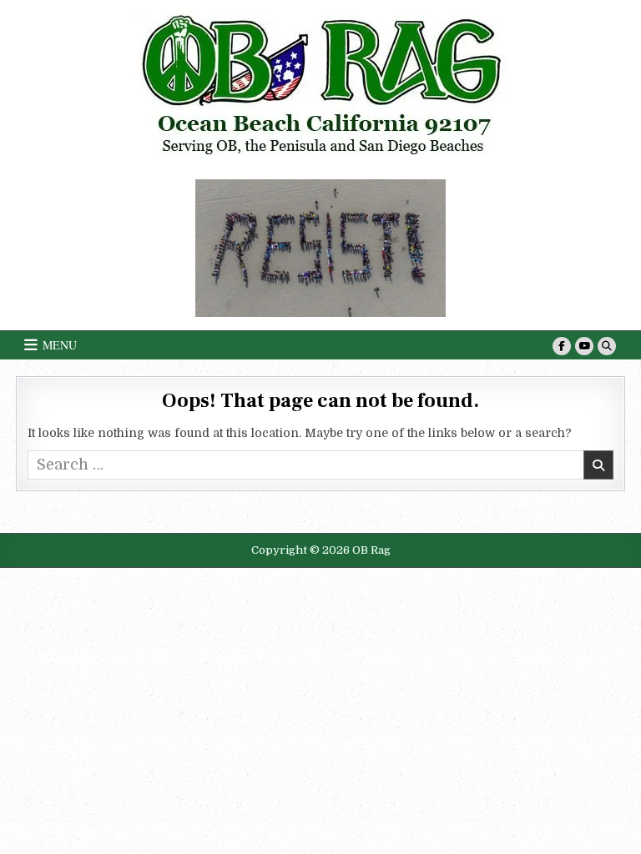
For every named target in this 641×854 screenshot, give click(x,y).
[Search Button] (607, 346)
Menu (60, 345)
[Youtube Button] (584, 346)
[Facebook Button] (562, 346)
